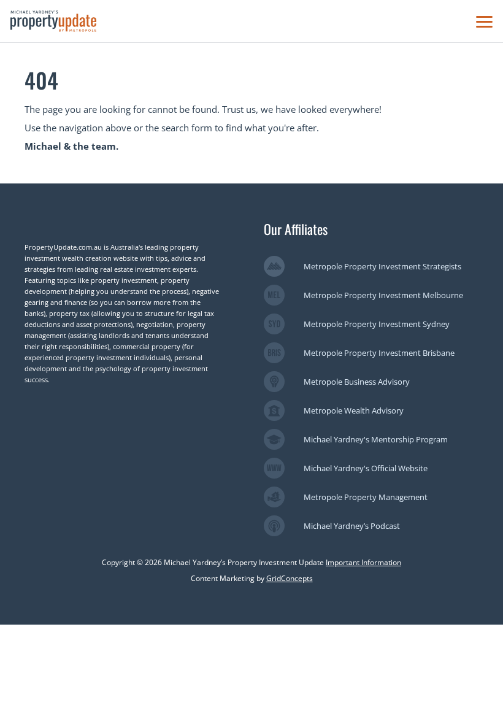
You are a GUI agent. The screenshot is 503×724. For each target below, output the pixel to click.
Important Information (363, 562)
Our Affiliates (296, 229)
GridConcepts (289, 578)
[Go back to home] (53, 21)
